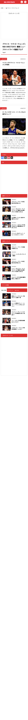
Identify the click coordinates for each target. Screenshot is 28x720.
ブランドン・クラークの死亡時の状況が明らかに (18, 202)
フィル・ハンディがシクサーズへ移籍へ (19, 254)
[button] (22, 2)
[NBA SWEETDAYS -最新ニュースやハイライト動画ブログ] (8, 2)
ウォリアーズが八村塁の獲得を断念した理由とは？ (19, 277)
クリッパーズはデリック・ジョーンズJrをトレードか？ (18, 234)
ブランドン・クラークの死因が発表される (18, 247)
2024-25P (4, 108)
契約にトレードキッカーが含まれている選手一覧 (18, 296)
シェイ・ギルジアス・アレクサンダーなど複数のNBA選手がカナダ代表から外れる (18, 210)
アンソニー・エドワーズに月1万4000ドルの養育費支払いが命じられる (18, 226)
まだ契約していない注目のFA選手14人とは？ (18, 218)
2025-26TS (4, 59)
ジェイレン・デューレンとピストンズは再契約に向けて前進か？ (18, 313)
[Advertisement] (14, 26)
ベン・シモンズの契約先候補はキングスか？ (18, 321)
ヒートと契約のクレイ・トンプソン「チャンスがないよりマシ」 (18, 304)
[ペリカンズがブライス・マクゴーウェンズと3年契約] (14, 77)
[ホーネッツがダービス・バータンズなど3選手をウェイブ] (14, 126)
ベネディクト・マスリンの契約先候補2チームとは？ (18, 328)
